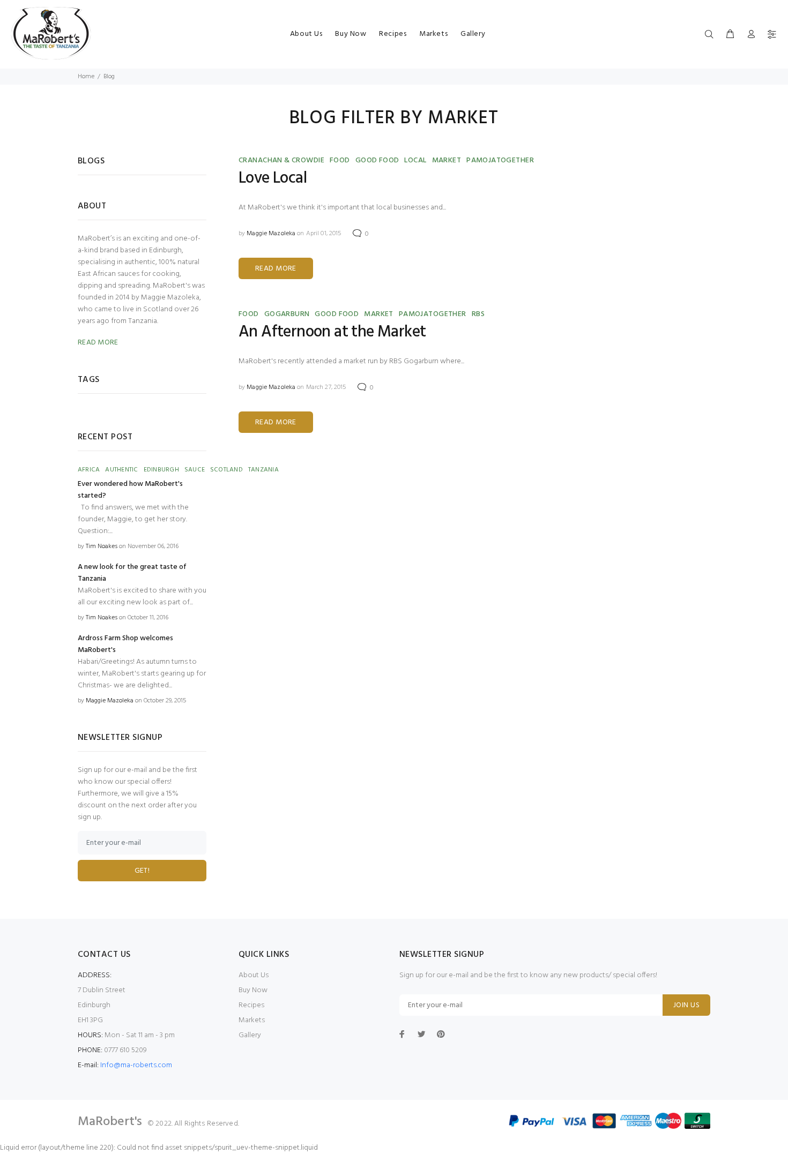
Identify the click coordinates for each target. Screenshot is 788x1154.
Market (447, 160)
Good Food (377, 160)
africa (89, 469)
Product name (88, 1111)
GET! (142, 871)
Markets (433, 34)
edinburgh (161, 469)
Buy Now (350, 34)
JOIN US (686, 1005)
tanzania (263, 469)
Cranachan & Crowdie (281, 160)
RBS (478, 314)
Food (340, 160)
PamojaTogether (500, 160)
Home (86, 76)
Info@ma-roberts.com (136, 1065)
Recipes (392, 34)
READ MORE (275, 269)
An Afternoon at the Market (332, 332)
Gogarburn (287, 314)
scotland (226, 469)
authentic (121, 469)
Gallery (472, 34)
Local (415, 160)
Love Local (273, 178)
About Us (306, 34)
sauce (194, 469)
